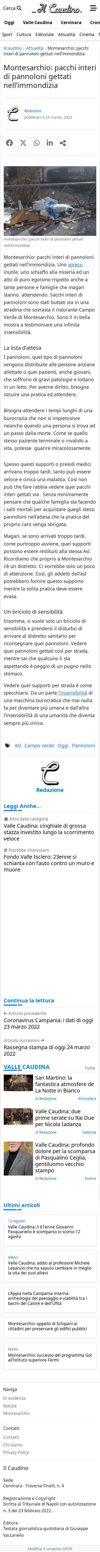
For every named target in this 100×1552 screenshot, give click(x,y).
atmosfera (87, 1098)
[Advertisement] (50, 940)
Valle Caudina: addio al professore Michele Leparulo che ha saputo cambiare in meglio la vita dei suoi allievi (49, 1268)
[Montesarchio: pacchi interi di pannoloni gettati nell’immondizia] (9, 143)
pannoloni (83, 745)
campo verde (39, 745)
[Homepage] (56, 8)
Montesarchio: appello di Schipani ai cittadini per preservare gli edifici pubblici (47, 1326)
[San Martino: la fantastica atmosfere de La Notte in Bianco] (18, 1082)
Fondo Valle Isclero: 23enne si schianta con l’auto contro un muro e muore (49, 863)
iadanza (89, 1132)
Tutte (90, 1068)
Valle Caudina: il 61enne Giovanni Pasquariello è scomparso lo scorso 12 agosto (44, 1232)
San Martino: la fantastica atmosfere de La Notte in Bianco (64, 1084)
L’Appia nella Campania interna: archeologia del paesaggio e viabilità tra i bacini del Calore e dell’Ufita (47, 1298)
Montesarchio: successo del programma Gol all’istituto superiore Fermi (50, 1358)
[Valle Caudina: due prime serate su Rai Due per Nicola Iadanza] (18, 1116)
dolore (90, 1178)
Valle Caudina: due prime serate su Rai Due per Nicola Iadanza (64, 1117)
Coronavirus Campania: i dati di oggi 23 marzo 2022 (48, 1023)
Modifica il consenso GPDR (50, 1548)
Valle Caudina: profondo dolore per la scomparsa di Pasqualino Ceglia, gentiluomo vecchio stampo (65, 1158)
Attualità (34, 48)
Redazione (48, 1098)
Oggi (63, 745)
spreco (75, 264)
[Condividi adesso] (62, 143)
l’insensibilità (72, 693)
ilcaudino (12, 48)
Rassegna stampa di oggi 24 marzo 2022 (47, 1050)
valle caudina (27, 1066)
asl (18, 745)
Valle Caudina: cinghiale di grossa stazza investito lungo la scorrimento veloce (49, 832)
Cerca (10, 8)
